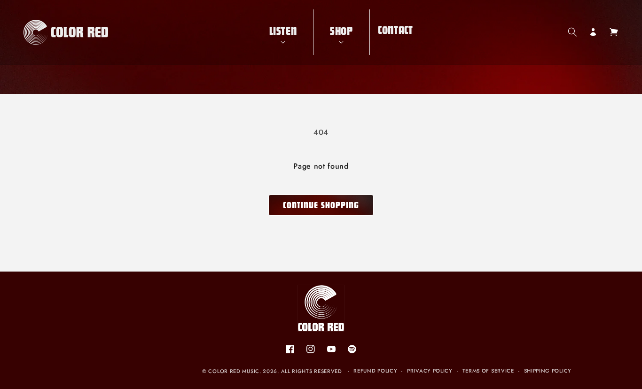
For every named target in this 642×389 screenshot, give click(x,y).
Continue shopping (321, 206)
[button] (283, 32)
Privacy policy (430, 370)
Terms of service (488, 370)
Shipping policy (548, 370)
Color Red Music (233, 371)
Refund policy (375, 370)
